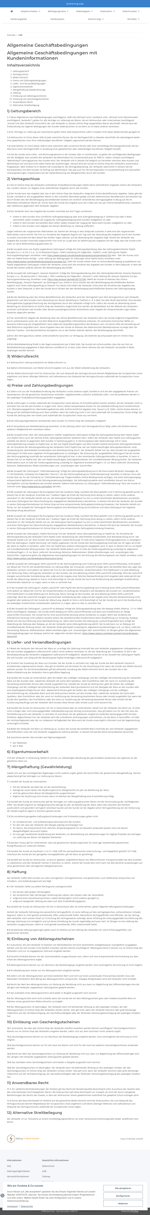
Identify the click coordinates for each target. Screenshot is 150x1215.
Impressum (12, 1206)
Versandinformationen (18, 1176)
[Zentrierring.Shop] (11, 11)
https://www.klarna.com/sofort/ (37, 486)
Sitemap (46, 1176)
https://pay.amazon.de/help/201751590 (66, 279)
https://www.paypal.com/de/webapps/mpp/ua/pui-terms (35, 558)
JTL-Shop (134, 1211)
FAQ (9, 1166)
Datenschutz (27, 1206)
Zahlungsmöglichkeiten (18, 1171)
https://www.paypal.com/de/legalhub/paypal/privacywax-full (36, 261)
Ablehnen (123, 1203)
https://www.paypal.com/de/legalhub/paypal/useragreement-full (79, 255)
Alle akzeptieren (123, 1188)
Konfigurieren (123, 1196)
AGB (44, 1171)
